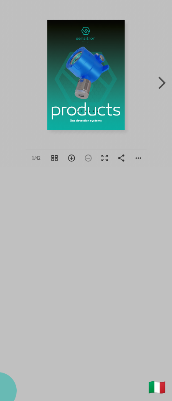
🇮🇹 (157, 387)
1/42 (36, 158)
